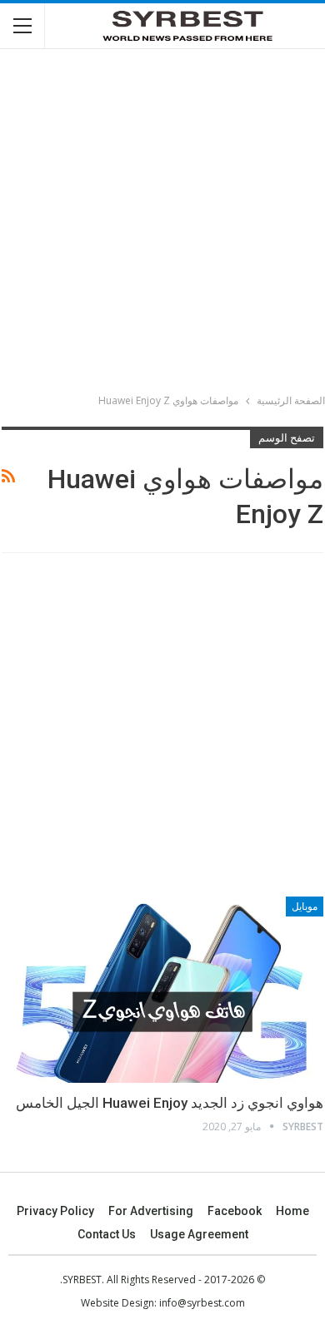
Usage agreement (199, 1234)
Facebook (235, 1211)
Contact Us (107, 1234)
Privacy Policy (55, 1211)
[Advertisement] (162, 224)
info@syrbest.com (202, 1303)
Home (292, 1211)
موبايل (305, 906)
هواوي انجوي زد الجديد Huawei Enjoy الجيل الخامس (169, 1102)
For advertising (150, 1211)
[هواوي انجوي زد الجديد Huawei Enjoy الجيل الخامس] (162, 990)
